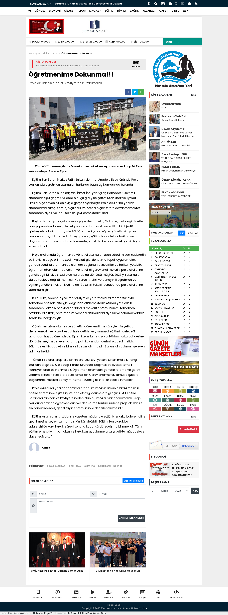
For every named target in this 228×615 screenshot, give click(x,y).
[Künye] (189, 3)
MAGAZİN (95, 11)
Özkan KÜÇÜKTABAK (175, 180)
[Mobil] (149, 3)
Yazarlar (108, 597)
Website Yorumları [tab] (133, 480)
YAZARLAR (149, 11)
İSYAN (164, 107)
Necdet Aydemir (172, 129)
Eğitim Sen (104, 466)
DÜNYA (121, 11)
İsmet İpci (89, 466)
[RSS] (196, 3)
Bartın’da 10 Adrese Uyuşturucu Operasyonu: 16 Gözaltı (88, 3)
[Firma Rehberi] (170, 3)
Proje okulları (56, 466)
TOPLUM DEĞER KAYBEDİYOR (176, 196)
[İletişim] (163, 3)
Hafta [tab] (190, 233)
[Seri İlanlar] (176, 3)
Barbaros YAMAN (173, 116)
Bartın (117, 466)
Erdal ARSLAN (170, 167)
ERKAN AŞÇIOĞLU (173, 192)
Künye (158, 597)
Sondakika (57, 597)
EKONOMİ (55, 11)
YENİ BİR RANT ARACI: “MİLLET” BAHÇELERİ (176, 159)
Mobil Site (38, 597)
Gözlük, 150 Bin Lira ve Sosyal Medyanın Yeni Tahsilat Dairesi (177, 134)
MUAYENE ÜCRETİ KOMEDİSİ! (175, 145)
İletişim (142, 597)
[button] (185, 11)
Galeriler (76, 597)
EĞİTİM (109, 11)
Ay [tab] (196, 233)
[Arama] (156, 3)
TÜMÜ (193, 95)
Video (92, 597)
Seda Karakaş (171, 104)
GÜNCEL (40, 11)
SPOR (82, 11)
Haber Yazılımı (139, 608)
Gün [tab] (182, 233)
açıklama (75, 466)
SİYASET (69, 11)
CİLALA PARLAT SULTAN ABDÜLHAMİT (179, 183)
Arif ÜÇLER (168, 142)
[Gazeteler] (182, 3)
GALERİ (163, 11)
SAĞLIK (134, 11)
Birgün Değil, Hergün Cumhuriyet (178, 170)
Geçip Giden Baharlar (173, 120)
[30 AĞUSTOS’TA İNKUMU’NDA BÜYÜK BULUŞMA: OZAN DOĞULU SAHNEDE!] (160, 469)
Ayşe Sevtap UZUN (174, 154)
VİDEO (176, 11)
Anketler (126, 597)
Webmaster (176, 597)
